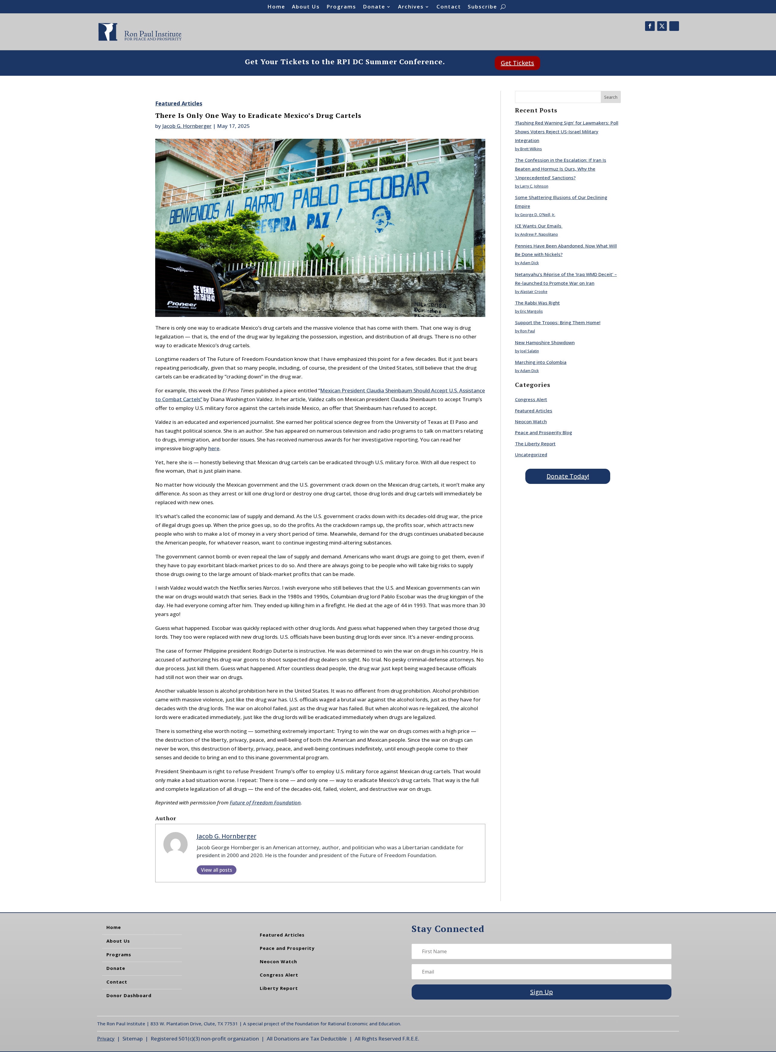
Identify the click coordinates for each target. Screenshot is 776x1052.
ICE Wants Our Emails (539, 226)
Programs (341, 7)
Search (610, 97)
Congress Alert (531, 399)
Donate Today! (568, 476)
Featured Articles (178, 103)
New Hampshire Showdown (545, 342)
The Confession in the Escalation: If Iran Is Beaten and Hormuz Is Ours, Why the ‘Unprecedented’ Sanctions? (560, 169)
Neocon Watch (531, 421)
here (213, 448)
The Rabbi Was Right (537, 303)
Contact (448, 7)
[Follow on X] (662, 26)
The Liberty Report (535, 444)
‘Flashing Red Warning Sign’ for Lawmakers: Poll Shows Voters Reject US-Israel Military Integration (566, 131)
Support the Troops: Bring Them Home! (557, 322)
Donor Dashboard (129, 995)
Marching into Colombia (541, 362)
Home (276, 7)
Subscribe (482, 7)
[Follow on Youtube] (674, 26)
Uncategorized (531, 454)
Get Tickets (517, 63)
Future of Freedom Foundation (265, 802)
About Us (306, 7)
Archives (411, 7)
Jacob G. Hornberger (187, 125)
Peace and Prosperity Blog (543, 432)
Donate (374, 7)
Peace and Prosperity (287, 948)
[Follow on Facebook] (650, 26)
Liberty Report (279, 988)
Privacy (106, 1038)
